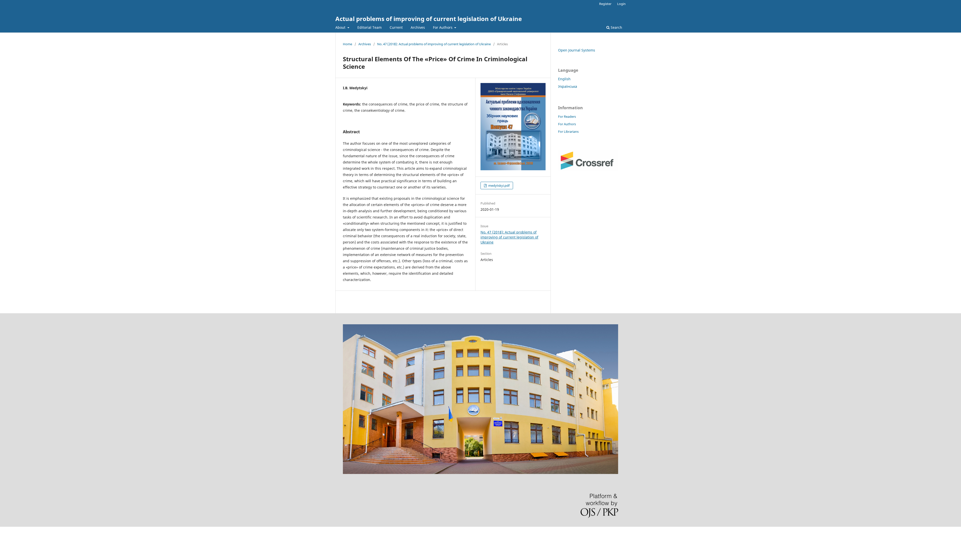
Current (396, 27)
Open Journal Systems (576, 50)
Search (616, 27)
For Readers (567, 116)
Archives (418, 27)
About (340, 27)
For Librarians (568, 131)
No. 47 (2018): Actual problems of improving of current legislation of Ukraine (434, 44)
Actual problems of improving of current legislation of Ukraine (428, 18)
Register (605, 4)
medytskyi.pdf (499, 185)
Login (621, 4)
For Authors (443, 27)
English (564, 78)
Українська (567, 86)
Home (347, 44)
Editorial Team (369, 27)
